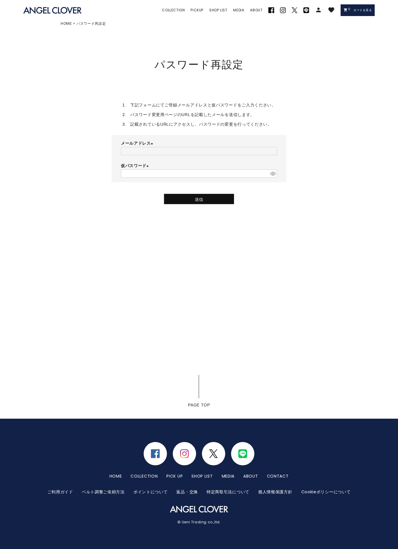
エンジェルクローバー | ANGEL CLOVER (52, 10)
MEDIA (228, 476)
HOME (66, 24)
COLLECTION (144, 476)
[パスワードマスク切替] (273, 173)
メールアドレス (138, 143)
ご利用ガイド (60, 492)
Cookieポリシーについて (326, 492)
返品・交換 (187, 492)
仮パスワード (136, 165)
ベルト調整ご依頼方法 (103, 492)
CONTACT (278, 476)
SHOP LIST (202, 476)
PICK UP (174, 476)
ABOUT (250, 476)
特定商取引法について (228, 492)
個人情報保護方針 (275, 492)
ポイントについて (150, 492)
